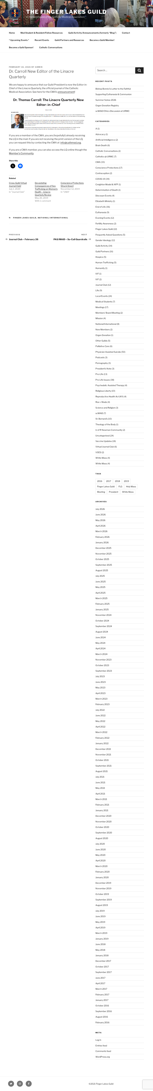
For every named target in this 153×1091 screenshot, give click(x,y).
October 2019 (102, 894)
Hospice (99, 257)
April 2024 (100, 648)
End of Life (100, 207)
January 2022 (101, 743)
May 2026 (100, 520)
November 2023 (103, 659)
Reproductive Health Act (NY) (109, 396)
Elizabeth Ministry (103, 201)
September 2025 (103, 565)
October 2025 (102, 559)
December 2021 (103, 749)
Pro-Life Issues (102, 379)
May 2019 (100, 922)
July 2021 (99, 776)
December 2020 (103, 816)
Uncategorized (102, 435)
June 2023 (100, 682)
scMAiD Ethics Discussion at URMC (112, 111)
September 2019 (103, 899)
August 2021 (101, 771)
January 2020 (102, 877)
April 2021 (100, 793)
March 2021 (101, 799)
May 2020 (100, 855)
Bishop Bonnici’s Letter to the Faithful (113, 88)
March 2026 (101, 531)
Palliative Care (102, 346)
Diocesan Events (103, 195)
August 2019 (101, 905)
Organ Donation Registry (107, 105)
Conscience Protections (106, 167)
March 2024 (101, 654)
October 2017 (102, 966)
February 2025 (102, 604)
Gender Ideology (103, 240)
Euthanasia (100, 212)
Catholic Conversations (50, 47)
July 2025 (100, 576)
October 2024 (102, 620)
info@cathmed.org (70, 142)
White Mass (101, 458)
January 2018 (101, 955)
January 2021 (101, 810)
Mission (99, 318)
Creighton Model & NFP (106, 184)
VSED (98, 452)
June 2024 (100, 637)
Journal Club (101, 285)
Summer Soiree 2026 (105, 100)
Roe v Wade (101, 402)
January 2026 (102, 542)
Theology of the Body (105, 424)
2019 (126, 481)
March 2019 (101, 933)
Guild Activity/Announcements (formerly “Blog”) (92, 32)
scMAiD (99, 413)
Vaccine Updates (103, 441)
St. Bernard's (101, 418)
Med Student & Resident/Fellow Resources (41, 32)
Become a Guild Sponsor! (21, 47)
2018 (117, 481)
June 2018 (100, 944)
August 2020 (101, 838)
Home (12, 32)
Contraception (102, 173)
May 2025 (100, 587)
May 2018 (100, 950)
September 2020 (103, 832)
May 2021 (100, 788)
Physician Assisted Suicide (108, 352)
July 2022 (100, 710)
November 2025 (103, 553)
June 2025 (100, 581)
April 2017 (100, 983)
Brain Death (101, 145)
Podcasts (99, 357)
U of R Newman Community (108, 430)
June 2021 (100, 782)
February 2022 (102, 738)
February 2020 (102, 871)
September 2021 (103, 765)
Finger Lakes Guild (24, 218)
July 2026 (100, 509)
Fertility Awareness (104, 223)
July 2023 (100, 676)
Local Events (101, 296)
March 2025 (101, 598)
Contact (126, 32)
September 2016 (103, 1011)
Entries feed (101, 1045)
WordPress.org (102, 1056)
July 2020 (100, 844)
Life (97, 290)
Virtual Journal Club (104, 446)
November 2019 (103, 888)
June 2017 (100, 978)
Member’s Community (21, 153)
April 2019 (100, 927)
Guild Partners (102, 251)
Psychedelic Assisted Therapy (109, 385)
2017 (108, 481)
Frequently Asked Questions (108, 234)
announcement (66, 91)
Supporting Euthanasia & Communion (113, 94)
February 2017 (102, 994)
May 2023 (100, 687)
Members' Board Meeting (107, 312)
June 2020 (100, 849)
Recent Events (42, 40)
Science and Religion (105, 407)
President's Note (103, 368)
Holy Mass (131, 486)
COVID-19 (100, 179)
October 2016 (102, 1005)
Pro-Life (99, 374)
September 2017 (103, 972)
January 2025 (102, 609)
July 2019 (100, 911)
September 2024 (103, 626)
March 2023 (101, 698)
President (113, 492)
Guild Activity (101, 245)
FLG (120, 486)
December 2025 (103, 548)
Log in (98, 1040)
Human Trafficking (104, 262)
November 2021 (103, 754)
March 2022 (101, 732)
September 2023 (103, 671)
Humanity (100, 268)
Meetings (99, 307)
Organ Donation (103, 335)
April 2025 (100, 592)
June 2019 (100, 916)
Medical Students (103, 301)
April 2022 (100, 726)
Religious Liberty (103, 391)
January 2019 (101, 938)
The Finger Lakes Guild (66, 12)
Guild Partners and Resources (69, 40)
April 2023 (100, 693)
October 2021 (102, 760)
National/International (53, 218)
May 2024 (100, 643)
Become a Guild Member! (102, 40)
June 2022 (100, 715)
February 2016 (102, 1022)
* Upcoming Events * (19, 40)
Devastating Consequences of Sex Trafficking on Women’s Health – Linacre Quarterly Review (46, 189)
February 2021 (102, 804)
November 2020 (103, 821)
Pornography (101, 363)
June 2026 (100, 514)
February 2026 (102, 537)
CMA (97, 162)
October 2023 (102, 665)
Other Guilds (101, 340)
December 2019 (103, 883)
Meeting (101, 492)
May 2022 (100, 721)
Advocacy (100, 134)
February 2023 (102, 704)
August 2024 (101, 631)
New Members (102, 329)
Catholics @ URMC (104, 156)
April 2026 (100, 525)
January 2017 (101, 1000)
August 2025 (101, 570)
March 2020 (101, 866)
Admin (39, 67)
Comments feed (103, 1051)
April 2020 (100, 860)
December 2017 (103, 961)
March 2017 (101, 989)
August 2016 (101, 1016)
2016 (99, 481)
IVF (97, 273)
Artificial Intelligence (105, 140)
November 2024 (103, 615)
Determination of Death (106, 190)
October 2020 (102, 827)
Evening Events (102, 218)
